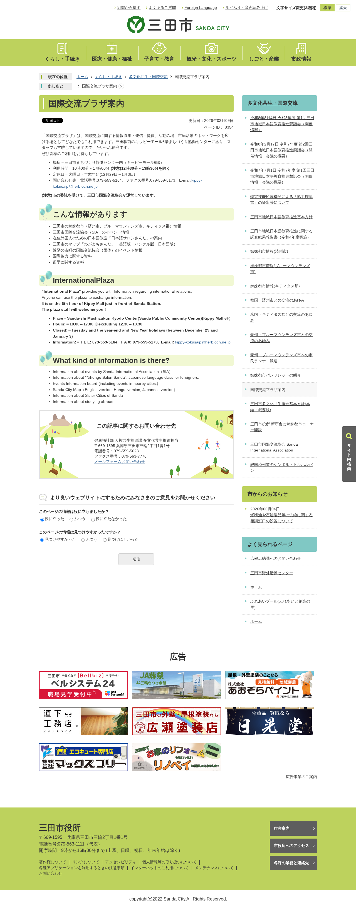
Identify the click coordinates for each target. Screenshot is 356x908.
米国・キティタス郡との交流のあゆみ (281, 317)
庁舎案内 (282, 828)
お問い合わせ (50, 873)
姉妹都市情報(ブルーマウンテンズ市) (280, 269)
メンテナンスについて (214, 868)
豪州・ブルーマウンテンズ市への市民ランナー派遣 (281, 358)
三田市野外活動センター (271, 573)
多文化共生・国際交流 (148, 76)
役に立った (54, 518)
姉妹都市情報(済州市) (269, 251)
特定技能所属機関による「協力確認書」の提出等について (281, 199)
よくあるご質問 (162, 7)
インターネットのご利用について (159, 868)
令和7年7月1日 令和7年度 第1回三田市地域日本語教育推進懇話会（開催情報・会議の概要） (282, 176)
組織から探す (128, 7)
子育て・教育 (159, 59)
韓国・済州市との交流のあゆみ (277, 300)
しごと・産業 (264, 59)
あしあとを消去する (121, 86)
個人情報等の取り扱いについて (169, 862)
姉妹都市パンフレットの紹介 (275, 375)
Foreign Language (200, 7)
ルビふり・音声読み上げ (246, 7)
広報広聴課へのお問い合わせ (275, 558)
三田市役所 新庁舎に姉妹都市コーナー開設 (282, 427)
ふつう (80, 518)
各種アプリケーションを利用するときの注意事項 (82, 868)
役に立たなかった (111, 518)
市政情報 (301, 59)
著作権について (52, 862)
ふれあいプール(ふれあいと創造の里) (280, 604)
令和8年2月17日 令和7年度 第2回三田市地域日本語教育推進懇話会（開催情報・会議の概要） (281, 150)
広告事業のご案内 (301, 776)
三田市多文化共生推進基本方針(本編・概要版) (280, 407)
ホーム (82, 76)
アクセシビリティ (120, 862)
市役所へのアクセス (291, 845)
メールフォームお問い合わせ (119, 461)
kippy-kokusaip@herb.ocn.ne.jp (203, 342)
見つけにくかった (123, 539)
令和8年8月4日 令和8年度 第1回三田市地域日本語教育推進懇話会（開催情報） (282, 124)
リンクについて (85, 862)
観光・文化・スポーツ (212, 59)
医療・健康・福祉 (112, 59)
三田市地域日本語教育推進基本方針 (281, 217)
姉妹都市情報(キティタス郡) (275, 286)
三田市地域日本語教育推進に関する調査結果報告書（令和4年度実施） (281, 234)
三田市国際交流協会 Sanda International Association (274, 447)
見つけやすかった (60, 539)
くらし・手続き (62, 59)
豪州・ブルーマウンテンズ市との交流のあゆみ (281, 337)
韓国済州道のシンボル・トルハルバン (281, 467)
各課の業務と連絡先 (291, 863)
